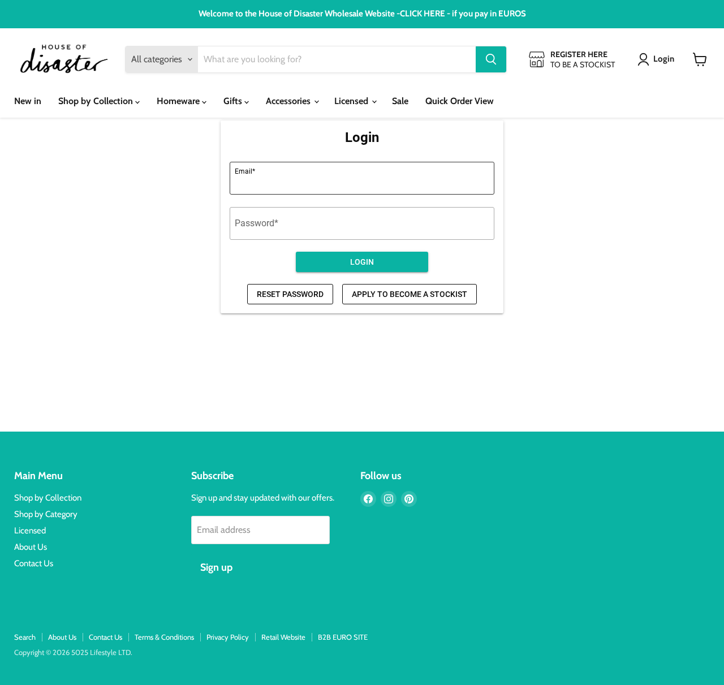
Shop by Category (45, 514)
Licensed (352, 101)
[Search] (491, 59)
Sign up (216, 567)
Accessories (289, 101)
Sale (400, 101)
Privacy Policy (227, 636)
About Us (30, 547)
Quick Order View (459, 101)
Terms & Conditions (164, 636)
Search (25, 636)
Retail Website (283, 636)
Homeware (179, 101)
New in (27, 101)
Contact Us (33, 563)
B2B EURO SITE (343, 636)
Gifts (233, 101)
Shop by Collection (96, 101)
